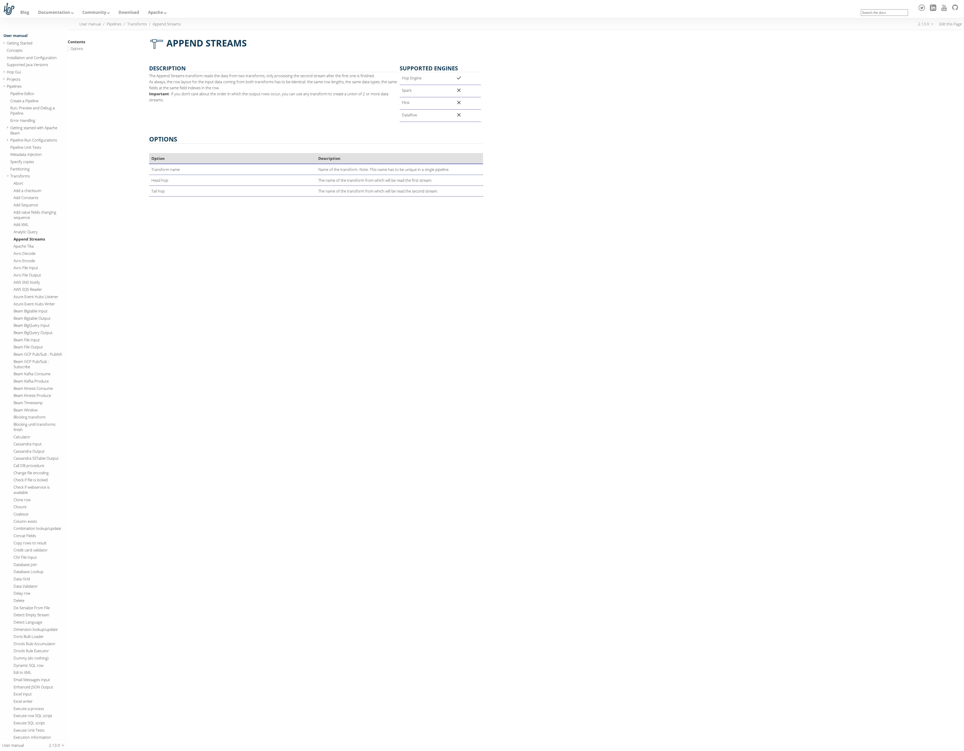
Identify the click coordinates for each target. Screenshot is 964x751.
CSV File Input (25, 557)
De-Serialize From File (32, 608)
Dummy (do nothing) (31, 658)
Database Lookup (28, 571)
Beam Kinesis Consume (33, 388)
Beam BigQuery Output (33, 332)
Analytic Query (26, 231)
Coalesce (21, 514)
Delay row (22, 593)
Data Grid (22, 579)
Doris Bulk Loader (29, 636)
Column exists (25, 521)
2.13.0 (923, 23)
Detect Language (28, 622)
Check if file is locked (31, 480)
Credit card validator (31, 550)
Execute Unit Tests (29, 730)
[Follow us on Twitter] (922, 9)
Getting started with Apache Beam (33, 130)
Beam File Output (28, 347)
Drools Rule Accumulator (34, 643)
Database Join (25, 564)
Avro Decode (24, 253)
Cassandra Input (27, 444)
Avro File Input (26, 267)
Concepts (15, 50)
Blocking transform (29, 417)
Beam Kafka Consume (32, 374)
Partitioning (20, 169)
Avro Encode (24, 260)
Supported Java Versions (27, 64)
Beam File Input (27, 340)
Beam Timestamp (28, 402)
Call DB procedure (29, 465)
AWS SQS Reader (28, 289)
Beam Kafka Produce (31, 381)
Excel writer (23, 701)
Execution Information (32, 737)
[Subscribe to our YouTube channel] (945, 9)
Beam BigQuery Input (31, 325)
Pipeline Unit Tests (25, 147)
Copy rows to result (30, 543)
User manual (16, 35)
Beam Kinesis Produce (32, 395)
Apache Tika (24, 246)
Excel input (23, 694)
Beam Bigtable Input (30, 311)
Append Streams (29, 239)
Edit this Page (950, 23)
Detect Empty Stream (31, 615)
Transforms (20, 176)
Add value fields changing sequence (35, 214)
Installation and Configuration (32, 57)
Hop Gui (14, 72)
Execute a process (29, 708)
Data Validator (26, 586)
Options (77, 48)
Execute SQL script (29, 723)
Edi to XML (22, 672)
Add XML (21, 224)
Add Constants (26, 197)
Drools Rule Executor (31, 650)
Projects (13, 79)
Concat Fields (25, 535)
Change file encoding (31, 473)
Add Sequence (26, 205)
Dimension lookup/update (35, 629)
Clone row (22, 499)
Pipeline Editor (22, 93)
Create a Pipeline (24, 101)
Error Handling (22, 120)
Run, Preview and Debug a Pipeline (32, 110)
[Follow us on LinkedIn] (933, 9)
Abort (18, 183)
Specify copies (22, 161)
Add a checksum (27, 190)
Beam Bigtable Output (32, 318)
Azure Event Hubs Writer (34, 304)
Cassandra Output (29, 451)
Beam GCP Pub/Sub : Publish (38, 354)
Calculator (22, 437)
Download (128, 12)
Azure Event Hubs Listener (36, 296)
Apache (155, 12)
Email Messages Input (32, 679)
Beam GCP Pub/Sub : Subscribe (31, 364)
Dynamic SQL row (28, 665)
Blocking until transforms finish (34, 426)
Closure (20, 506)
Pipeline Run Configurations (33, 140)
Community (94, 12)
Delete (19, 600)
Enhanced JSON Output (33, 687)
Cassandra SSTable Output (36, 458)
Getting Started (19, 43)
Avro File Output (27, 275)
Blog (24, 12)
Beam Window (26, 410)
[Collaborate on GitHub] (956, 9)
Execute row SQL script (33, 715)
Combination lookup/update (37, 528)
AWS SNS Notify (27, 282)
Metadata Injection (26, 154)
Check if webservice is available (32, 489)
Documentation (54, 12)
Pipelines (14, 86)
